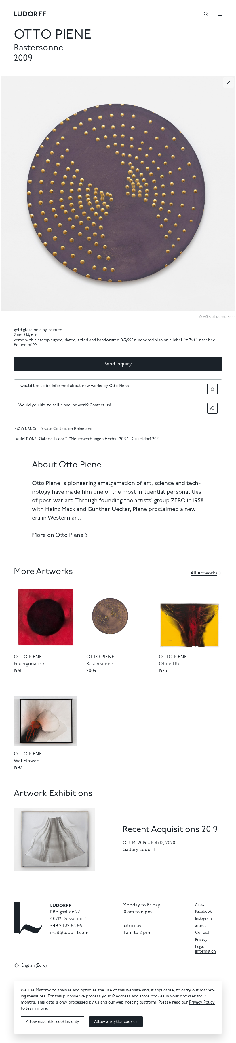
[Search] (206, 14)
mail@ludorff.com (69, 933)
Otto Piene (53, 35)
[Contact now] (212, 408)
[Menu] (220, 14)
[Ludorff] (30, 14)
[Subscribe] (212, 389)
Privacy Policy (202, 1003)
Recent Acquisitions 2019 (170, 830)
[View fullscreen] (228, 82)
